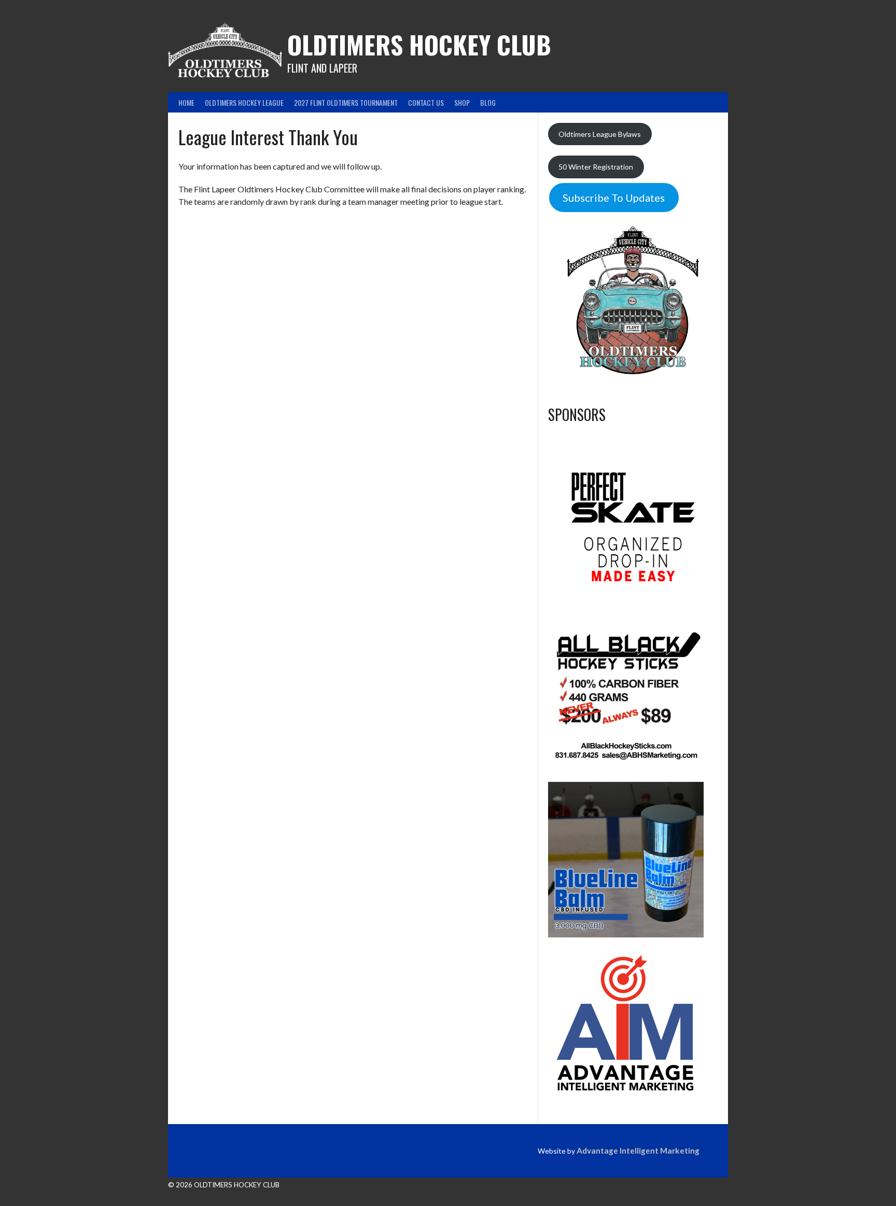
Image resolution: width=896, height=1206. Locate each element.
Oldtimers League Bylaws (599, 134)
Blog (488, 102)
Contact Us (426, 102)
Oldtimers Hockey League (244, 102)
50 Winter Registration (595, 166)
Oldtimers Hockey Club (419, 44)
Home (186, 102)
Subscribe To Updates (614, 197)
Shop (462, 102)
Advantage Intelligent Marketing (638, 1150)
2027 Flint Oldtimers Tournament (346, 102)
